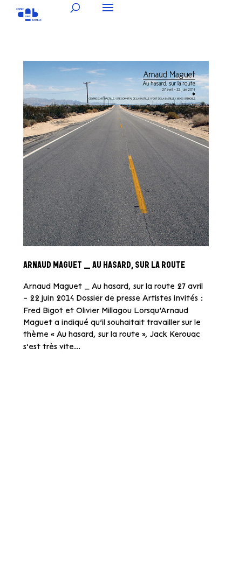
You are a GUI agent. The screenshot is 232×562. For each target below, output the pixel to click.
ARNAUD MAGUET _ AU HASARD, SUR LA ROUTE (104, 265)
